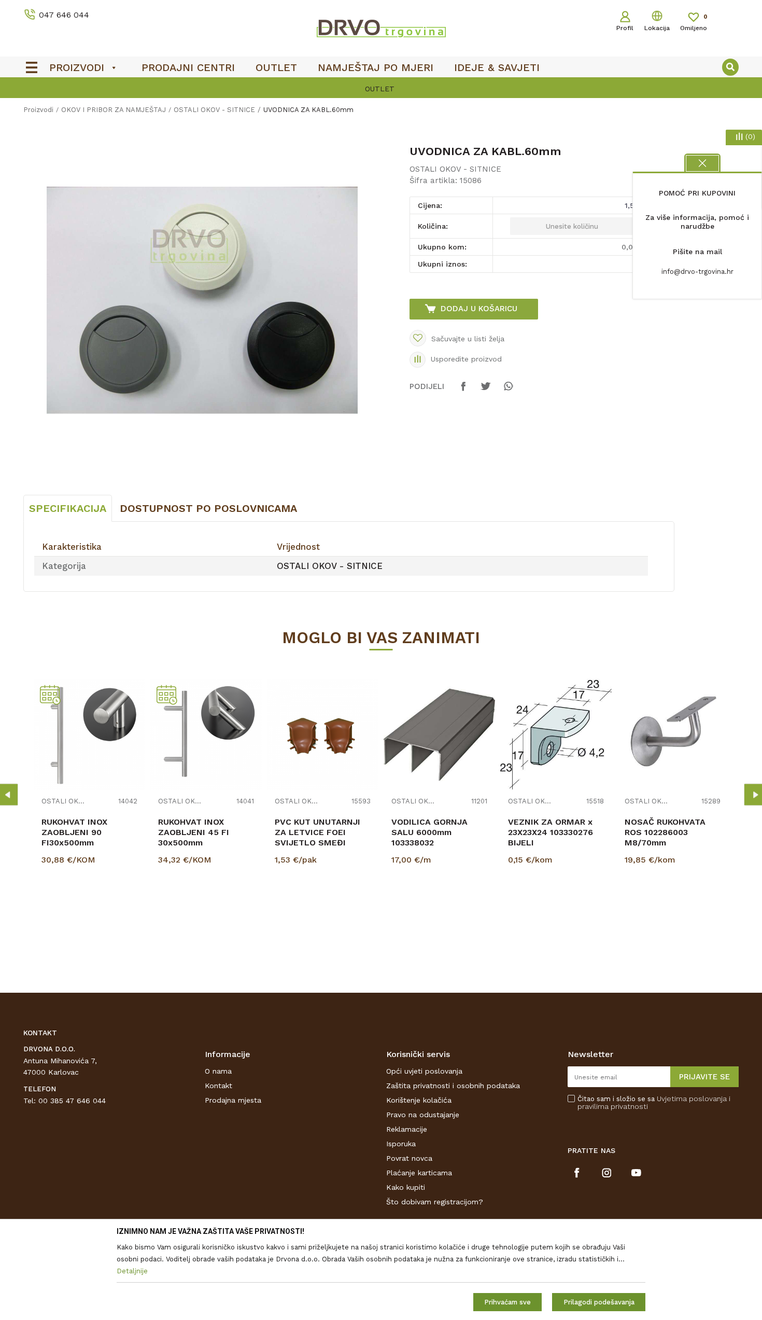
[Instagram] (606, 1173)
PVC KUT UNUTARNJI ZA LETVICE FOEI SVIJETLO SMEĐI (317, 832)
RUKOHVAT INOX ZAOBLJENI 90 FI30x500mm (74, 832)
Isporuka (401, 1144)
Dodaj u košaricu (479, 308)
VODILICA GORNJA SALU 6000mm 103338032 (429, 832)
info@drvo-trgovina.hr (697, 271)
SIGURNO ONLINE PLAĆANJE (380, 89)
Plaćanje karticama (419, 1173)
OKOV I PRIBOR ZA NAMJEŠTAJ (113, 110)
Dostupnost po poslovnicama (208, 508)
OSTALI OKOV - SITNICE (214, 110)
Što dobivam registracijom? (434, 1202)
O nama (218, 1071)
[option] (381, 88)
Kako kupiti (405, 1187)
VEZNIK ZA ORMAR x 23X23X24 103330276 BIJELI (550, 832)
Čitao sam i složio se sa (653, 1102)
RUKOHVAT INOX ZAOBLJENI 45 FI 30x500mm (193, 832)
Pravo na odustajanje (422, 1114)
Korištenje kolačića (418, 1100)
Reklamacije (406, 1129)
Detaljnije (90, 912)
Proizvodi (38, 110)
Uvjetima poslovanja (692, 1098)
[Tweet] (485, 391)
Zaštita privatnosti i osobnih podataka (453, 1085)
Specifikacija (67, 508)
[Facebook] (463, 391)
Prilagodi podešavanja (598, 1302)
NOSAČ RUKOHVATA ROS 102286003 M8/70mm (665, 832)
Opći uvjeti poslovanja (424, 1071)
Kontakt (218, 1085)
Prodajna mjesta (233, 1100)
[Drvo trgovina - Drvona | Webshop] (381, 28)
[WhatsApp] (508, 391)
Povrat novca (409, 1158)
